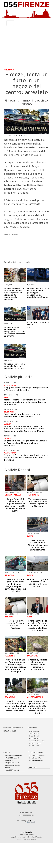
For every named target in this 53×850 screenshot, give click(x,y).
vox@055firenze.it (12, 770)
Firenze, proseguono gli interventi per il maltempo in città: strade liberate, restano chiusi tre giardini (38, 707)
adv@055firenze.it (12, 763)
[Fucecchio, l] (37, 644)
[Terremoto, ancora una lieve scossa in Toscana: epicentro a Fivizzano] (37, 483)
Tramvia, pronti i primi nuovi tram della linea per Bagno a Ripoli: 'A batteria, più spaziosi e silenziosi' (15, 585)
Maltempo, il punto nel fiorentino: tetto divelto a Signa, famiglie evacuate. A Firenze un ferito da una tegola (15, 665)
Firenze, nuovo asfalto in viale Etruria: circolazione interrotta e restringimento (38, 545)
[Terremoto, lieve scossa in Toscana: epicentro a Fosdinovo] (15, 605)
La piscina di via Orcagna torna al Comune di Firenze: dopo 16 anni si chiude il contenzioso (25, 443)
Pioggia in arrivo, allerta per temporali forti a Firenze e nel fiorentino (26, 388)
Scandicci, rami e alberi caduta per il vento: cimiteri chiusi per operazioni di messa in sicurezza (15, 706)
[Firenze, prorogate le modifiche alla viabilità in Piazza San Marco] (37, 563)
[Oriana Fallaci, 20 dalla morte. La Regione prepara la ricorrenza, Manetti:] (15, 483)
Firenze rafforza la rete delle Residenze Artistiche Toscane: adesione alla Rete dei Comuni (37, 625)
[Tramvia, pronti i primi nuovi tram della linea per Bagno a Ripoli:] (15, 563)
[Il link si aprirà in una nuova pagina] (31, 821)
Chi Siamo (33, 767)
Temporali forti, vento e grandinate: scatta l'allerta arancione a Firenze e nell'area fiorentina (26, 457)
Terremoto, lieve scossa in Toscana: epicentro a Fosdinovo (15, 624)
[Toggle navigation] (10, 23)
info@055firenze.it (12, 758)
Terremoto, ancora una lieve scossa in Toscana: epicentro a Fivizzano (37, 502)
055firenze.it (26, 832)
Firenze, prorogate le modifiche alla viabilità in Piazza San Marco (37, 583)
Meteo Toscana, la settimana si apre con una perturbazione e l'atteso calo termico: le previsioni (25, 402)
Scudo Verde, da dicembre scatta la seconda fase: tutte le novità (22, 415)
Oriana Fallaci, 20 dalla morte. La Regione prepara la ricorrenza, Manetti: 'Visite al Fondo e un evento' (15, 505)
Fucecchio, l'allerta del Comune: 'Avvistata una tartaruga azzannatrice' (37, 664)
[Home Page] (26, 9)
